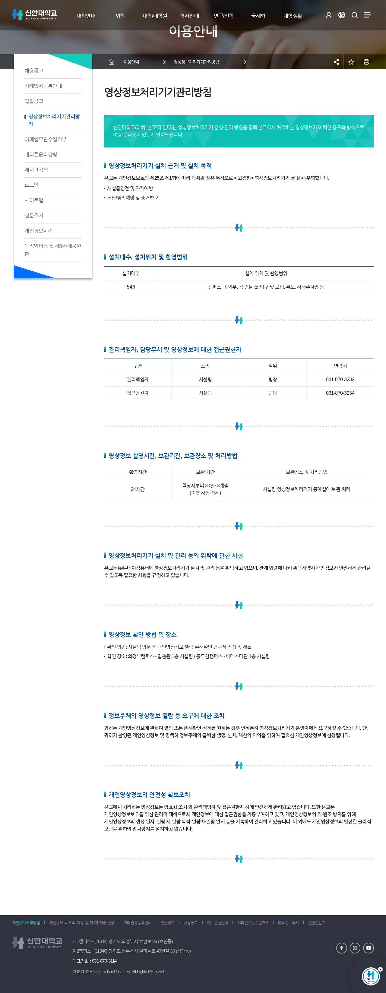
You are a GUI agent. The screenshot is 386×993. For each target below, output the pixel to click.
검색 (354, 14)
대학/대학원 (155, 16)
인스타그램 (355, 948)
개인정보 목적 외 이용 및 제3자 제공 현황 (81, 922)
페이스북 (341, 948)
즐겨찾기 (351, 61)
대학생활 (292, 16)
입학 (120, 16)
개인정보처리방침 (26, 922)
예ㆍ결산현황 (217, 922)
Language (341, 14)
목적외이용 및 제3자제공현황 (52, 250)
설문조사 (33, 215)
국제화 (258, 16)
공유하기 (336, 61)
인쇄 (366, 61)
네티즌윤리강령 (40, 154)
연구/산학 (224, 16)
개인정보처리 (38, 231)
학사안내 (189, 16)
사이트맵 (367, 14)
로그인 (328, 14)
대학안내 (86, 16)
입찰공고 (33, 101)
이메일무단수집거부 (45, 139)
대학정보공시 (288, 922)
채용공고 (33, 71)
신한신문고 (317, 922)
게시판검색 (36, 170)
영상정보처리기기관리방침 (54, 120)
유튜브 (368, 948)
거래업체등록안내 (43, 86)
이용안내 (131, 61)
